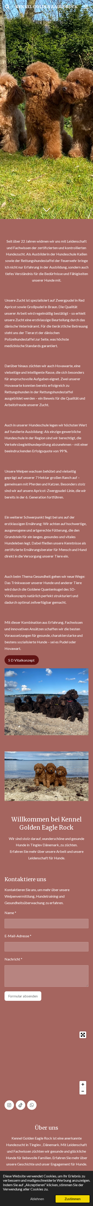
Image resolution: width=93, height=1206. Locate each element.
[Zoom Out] (82, 1091)
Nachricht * (13, 959)
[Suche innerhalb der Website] (7, 6)
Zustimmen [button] (73, 1199)
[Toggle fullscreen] (82, 1034)
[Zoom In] (82, 1084)
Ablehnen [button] (37, 1199)
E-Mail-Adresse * (18, 936)
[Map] (46, 1063)
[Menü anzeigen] (86, 6)
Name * (10, 912)
